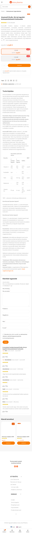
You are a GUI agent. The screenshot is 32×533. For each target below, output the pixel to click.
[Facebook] (15, 466)
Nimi (4, 321)
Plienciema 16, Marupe (15, 482)
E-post (5, 328)
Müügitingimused (15, 505)
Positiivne (5, 308)
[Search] (29, 6)
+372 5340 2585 (14, 487)
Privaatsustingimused (16, 510)
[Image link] (15, 456)
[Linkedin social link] (14, 80)
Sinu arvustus (6, 291)
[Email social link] (11, 80)
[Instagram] (17, 466)
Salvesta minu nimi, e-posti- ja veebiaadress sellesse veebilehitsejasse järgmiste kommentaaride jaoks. (15, 336)
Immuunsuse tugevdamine (13, 11)
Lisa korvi (19, 65)
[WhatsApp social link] (16, 80)
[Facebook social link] (6, 80)
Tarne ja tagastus (15, 502)
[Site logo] (16, 2)
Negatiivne (5, 315)
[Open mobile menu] (1, 2)
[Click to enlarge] (4, 40)
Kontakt (13, 500)
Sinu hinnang (6, 288)
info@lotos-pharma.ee (16, 489)
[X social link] (8, 80)
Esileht (3, 11)
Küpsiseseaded (14, 507)
